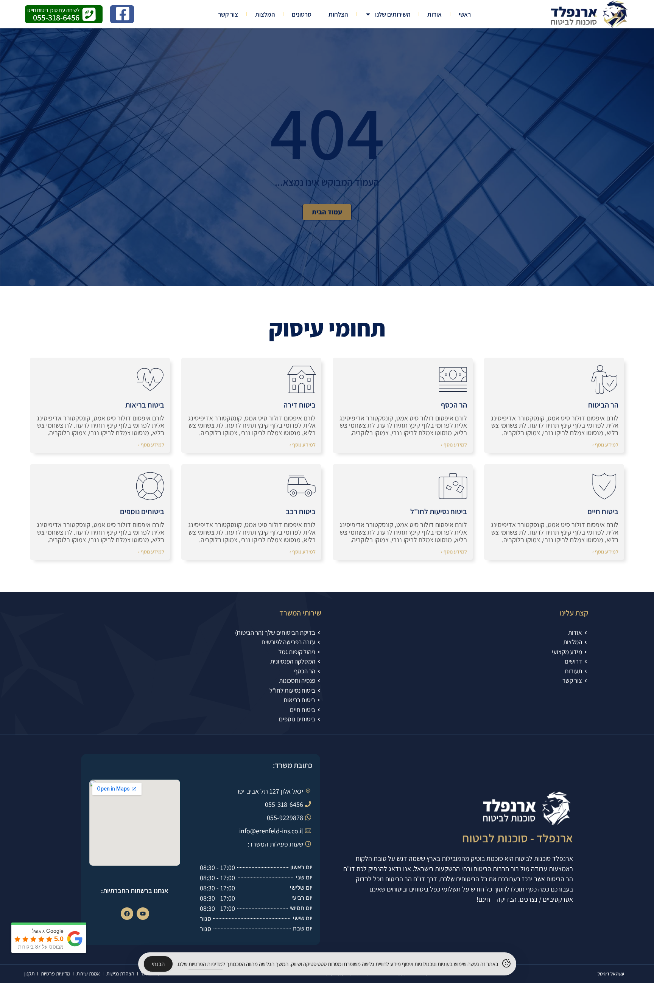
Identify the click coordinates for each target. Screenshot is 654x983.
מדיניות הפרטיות (205, 963)
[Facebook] (127, 913)
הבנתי (158, 963)
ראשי (465, 14)
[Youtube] (143, 913)
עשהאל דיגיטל (611, 974)
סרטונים (301, 14)
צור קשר (228, 14)
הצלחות (338, 14)
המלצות (265, 14)
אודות (434, 14)
